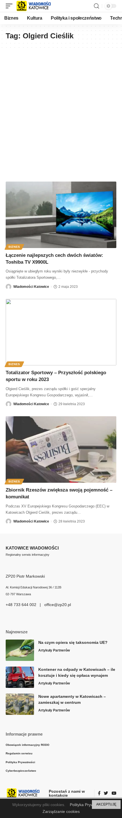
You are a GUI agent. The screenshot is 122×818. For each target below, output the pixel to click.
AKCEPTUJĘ (106, 804)
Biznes (14, 246)
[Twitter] (106, 794)
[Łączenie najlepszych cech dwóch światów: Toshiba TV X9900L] (61, 215)
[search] (96, 6)
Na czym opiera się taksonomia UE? (73, 642)
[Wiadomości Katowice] (36, 6)
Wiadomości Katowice (31, 287)
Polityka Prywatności (88, 804)
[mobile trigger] (10, 6)
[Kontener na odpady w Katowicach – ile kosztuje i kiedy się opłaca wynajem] (20, 677)
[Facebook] (99, 794)
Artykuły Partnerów (54, 650)
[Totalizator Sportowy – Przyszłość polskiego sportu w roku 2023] (61, 332)
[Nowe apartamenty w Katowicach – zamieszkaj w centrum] (20, 704)
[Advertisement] (61, 112)
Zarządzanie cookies (61, 811)
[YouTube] (114, 794)
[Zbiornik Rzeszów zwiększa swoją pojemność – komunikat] (61, 449)
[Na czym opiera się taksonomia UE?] (20, 650)
